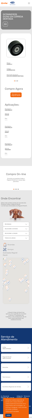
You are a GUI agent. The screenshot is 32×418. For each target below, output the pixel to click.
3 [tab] (16, 189)
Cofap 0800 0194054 (6, 347)
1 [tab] (13, 189)
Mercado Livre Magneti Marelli (16, 94)
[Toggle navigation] (29, 3)
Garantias (5, 367)
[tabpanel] (16, 69)
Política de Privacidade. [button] (12, 411)
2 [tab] (15, 189)
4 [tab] (18, 189)
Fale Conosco (6, 377)
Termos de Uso (27, 396)
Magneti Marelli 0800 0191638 (6, 357)
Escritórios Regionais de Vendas (11, 386)
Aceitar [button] (8, 415)
